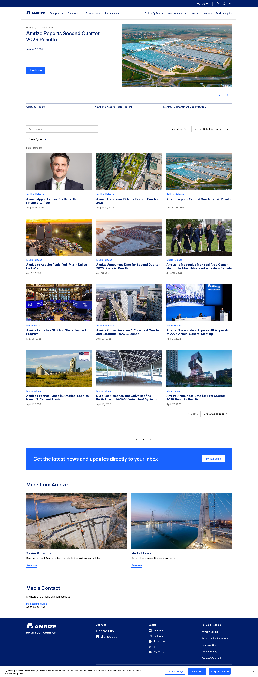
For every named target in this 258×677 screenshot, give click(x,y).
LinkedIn (156, 630)
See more (31, 565)
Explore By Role (153, 13)
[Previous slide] (219, 95)
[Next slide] (227, 95)
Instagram (157, 635)
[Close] (253, 671)
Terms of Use (208, 644)
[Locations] (224, 4)
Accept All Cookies (219, 671)
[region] (129, 671)
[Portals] (230, 4)
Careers (208, 13)
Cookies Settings (174, 671)
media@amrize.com (36, 603)
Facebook (157, 641)
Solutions (73, 13)
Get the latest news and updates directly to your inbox (95, 459)
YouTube (156, 652)
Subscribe (215, 458)
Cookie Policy (209, 651)
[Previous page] (107, 439)
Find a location (107, 637)
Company (55, 13)
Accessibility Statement (214, 638)
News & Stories (176, 13)
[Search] (218, 4)
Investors (196, 13)
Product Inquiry (224, 13)
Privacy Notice (209, 631)
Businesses (91, 13)
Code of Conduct (211, 658)
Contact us (105, 631)
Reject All (196, 671)
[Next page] (150, 439)
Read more (34, 71)
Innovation (111, 13)
